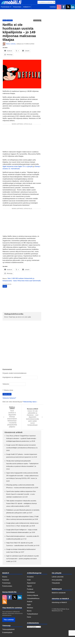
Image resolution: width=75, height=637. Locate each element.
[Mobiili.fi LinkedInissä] (72, 7)
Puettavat (30, 589)
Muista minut (8, 390)
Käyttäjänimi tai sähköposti (12, 377)
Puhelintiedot (5, 7)
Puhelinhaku (6, 583)
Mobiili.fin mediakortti (58, 592)
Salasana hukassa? (9, 398)
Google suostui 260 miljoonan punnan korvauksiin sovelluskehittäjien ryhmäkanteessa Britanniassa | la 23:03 (21, 447)
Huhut (29, 617)
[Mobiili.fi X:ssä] (68, 7)
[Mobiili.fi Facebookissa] (63, 7)
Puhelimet (5, 580)
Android (29, 601)
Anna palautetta (57, 580)
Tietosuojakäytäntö (8, 629)
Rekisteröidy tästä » (30, 402)
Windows (30, 608)
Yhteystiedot (56, 583)
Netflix (4, 286)
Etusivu (4, 577)
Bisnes (4, 20)
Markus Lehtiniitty (11, 44)
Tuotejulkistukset (32, 614)
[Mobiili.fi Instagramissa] (59, 7)
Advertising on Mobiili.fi (59, 602)
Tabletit (29, 586)
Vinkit (29, 580)
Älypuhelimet (31, 583)
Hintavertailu (17, 7)
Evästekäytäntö (7, 632)
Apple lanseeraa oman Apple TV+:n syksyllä (18, 166)
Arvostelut (30, 577)
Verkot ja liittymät (32, 595)
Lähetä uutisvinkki (57, 577)
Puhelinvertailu (7, 586)
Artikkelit (26, 7)
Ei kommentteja (37, 20)
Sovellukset (9, 20)
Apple (29, 604)
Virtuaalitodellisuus (33, 598)
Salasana (6, 384)
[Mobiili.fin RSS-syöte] (4, 601)
